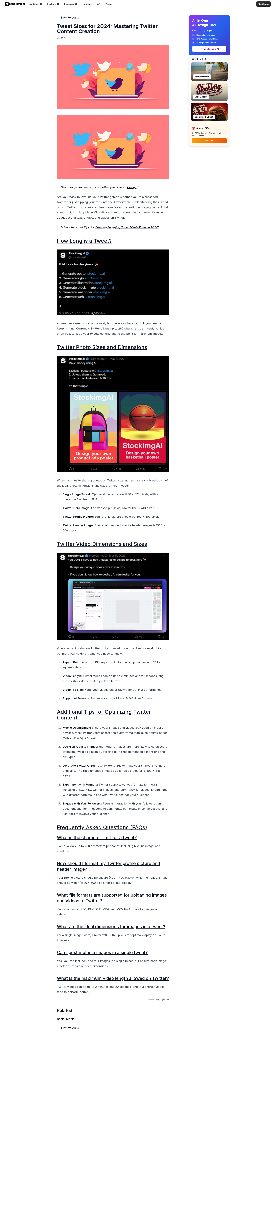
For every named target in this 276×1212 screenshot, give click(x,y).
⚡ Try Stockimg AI (209, 49)
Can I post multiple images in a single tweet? (102, 952)
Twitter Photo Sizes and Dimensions (102, 347)
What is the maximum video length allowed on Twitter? (113, 978)
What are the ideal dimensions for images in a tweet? (111, 926)
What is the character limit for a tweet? (97, 837)
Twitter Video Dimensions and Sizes (102, 544)
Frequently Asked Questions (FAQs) (102, 827)
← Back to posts (68, 17)
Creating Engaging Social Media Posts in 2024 (126, 227)
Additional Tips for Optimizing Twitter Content (104, 715)
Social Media (65, 1019)
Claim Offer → (209, 140)
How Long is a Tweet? (84, 241)
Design (131, 187)
